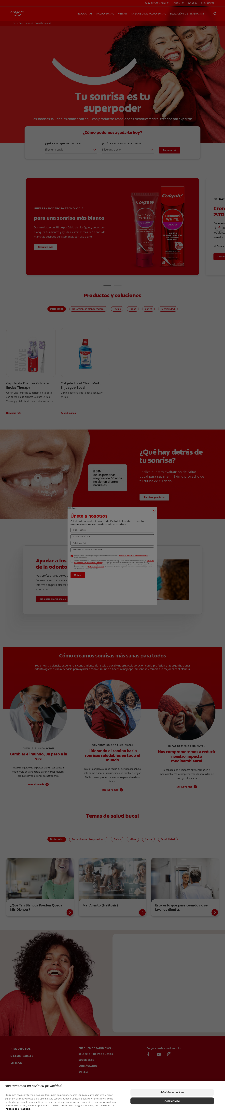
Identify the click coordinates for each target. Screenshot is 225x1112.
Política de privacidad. (17, 1108)
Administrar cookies (172, 1092)
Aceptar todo (172, 1100)
